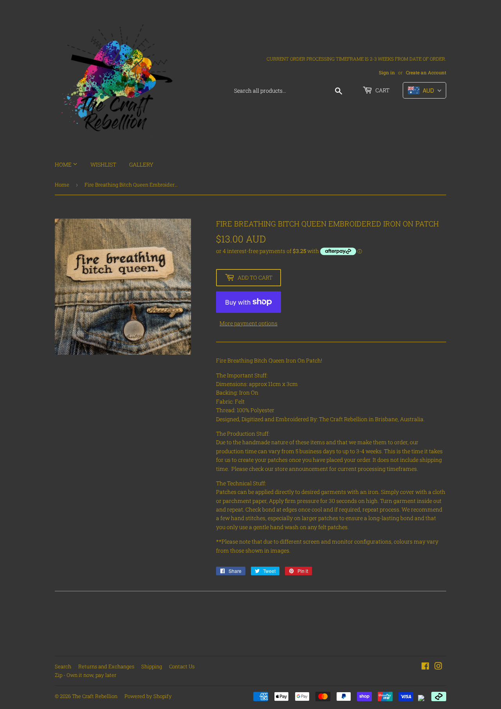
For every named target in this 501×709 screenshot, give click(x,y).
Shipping (151, 666)
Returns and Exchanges (106, 666)
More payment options (249, 323)
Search (63, 666)
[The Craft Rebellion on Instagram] (438, 667)
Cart (381, 90)
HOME (64, 164)
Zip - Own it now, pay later (85, 674)
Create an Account (426, 72)
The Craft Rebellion (94, 696)
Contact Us (182, 666)
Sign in (387, 72)
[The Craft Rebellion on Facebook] (425, 667)
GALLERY (141, 164)
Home (62, 184)
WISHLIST (103, 164)
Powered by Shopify (148, 696)
